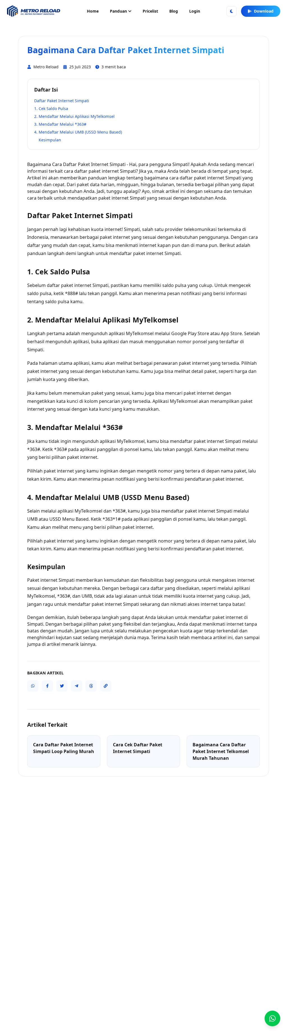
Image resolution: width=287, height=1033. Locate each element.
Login (194, 11)
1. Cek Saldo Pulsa (51, 108)
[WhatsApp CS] (272, 1018)
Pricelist (150, 11)
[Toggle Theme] (231, 11)
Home (93, 11)
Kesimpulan (50, 139)
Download (264, 11)
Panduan (118, 11)
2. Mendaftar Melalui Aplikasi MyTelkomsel (74, 116)
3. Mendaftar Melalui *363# (60, 124)
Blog (173, 11)
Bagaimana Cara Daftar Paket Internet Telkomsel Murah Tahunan (221, 751)
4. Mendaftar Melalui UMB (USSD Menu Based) (78, 132)
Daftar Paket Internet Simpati (61, 100)
